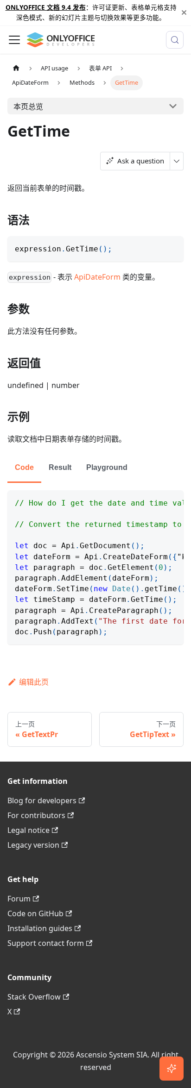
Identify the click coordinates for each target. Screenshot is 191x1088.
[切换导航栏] (14, 40)
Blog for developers (41, 800)
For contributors (36, 815)
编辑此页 (34, 682)
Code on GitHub (35, 913)
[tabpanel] (95, 567)
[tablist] (95, 468)
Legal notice (28, 830)
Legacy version (33, 845)
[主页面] (16, 68)
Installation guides (39, 928)
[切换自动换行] (155, 502)
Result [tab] (60, 467)
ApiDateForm (97, 277)
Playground (106, 467)
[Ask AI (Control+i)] (171, 1069)
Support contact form (45, 943)
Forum (19, 899)
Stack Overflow (34, 997)
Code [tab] (24, 467)
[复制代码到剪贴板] (172, 247)
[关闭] (184, 12)
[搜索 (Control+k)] (175, 40)
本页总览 (28, 106)
